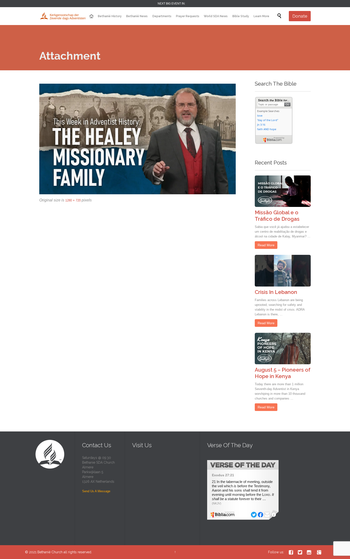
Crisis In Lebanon (276, 292)
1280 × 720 (73, 200)
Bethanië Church (50, 552)
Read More (266, 245)
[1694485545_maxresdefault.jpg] (137, 139)
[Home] (91, 16)
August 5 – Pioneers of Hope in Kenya (282, 373)
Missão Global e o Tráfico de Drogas (277, 215)
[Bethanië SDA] (63, 16)
